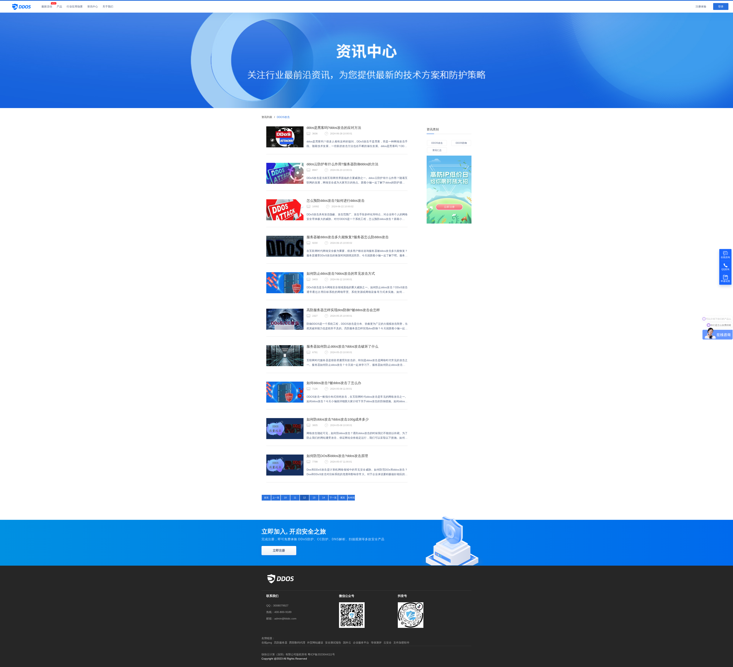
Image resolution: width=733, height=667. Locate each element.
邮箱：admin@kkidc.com (281, 618)
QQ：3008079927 (277, 605)
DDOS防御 (461, 143)
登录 (720, 6)
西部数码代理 (297, 642)
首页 (266, 497)
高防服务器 (280, 642)
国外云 (347, 642)
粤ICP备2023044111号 (321, 654)
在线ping (267, 642)
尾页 (342, 497)
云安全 (387, 642)
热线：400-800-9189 (278, 612)
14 (323, 497)
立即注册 (279, 550)
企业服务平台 (361, 642)
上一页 (275, 497)
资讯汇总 (437, 150)
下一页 (333, 497)
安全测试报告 (333, 642)
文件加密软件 (401, 642)
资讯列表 (267, 117)
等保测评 (376, 642)
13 (314, 497)
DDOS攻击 (437, 143)
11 (295, 497)
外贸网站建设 (315, 642)
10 (285, 497)
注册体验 (701, 6)
